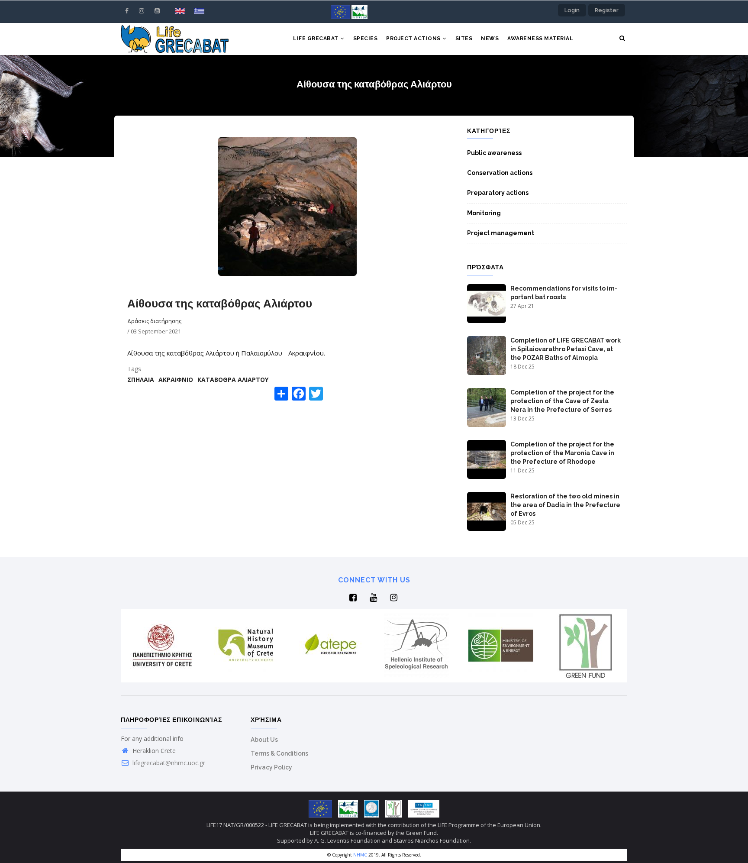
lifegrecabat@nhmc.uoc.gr (168, 763)
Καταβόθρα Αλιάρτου (232, 379)
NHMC (360, 855)
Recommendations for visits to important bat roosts (563, 293)
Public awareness (494, 152)
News (490, 39)
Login (572, 10)
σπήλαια (140, 379)
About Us (264, 739)
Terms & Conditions (279, 753)
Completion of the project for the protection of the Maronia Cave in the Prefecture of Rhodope (562, 453)
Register (607, 10)
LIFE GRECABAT (316, 39)
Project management (500, 232)
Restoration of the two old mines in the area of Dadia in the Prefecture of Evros (565, 505)
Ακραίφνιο (175, 379)
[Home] (175, 39)
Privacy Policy (271, 767)
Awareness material (540, 39)
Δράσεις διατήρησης (154, 321)
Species (365, 39)
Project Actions (414, 39)
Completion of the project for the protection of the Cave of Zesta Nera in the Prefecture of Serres (562, 401)
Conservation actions (499, 172)
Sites (464, 39)
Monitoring (484, 213)
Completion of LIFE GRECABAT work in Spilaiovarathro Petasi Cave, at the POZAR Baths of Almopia (565, 349)
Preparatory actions (498, 192)
